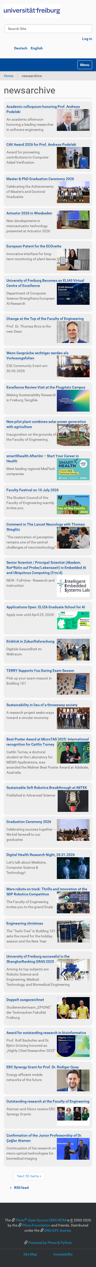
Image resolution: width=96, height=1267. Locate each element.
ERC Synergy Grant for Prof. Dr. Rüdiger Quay (42, 1067)
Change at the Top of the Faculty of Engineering (45, 319)
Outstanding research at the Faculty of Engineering (47, 1101)
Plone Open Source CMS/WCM (41, 1220)
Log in (87, 39)
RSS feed (21, 1188)
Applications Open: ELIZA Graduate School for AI (45, 607)
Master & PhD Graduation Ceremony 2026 (40, 179)
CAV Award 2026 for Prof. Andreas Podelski (41, 144)
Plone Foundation (36, 1225)
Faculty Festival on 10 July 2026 (32, 490)
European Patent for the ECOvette (33, 246)
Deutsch (20, 48)
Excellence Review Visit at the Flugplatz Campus (45, 387)
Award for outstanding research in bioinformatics (46, 1033)
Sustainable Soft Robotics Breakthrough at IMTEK (46, 788)
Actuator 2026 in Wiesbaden (29, 213)
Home (8, 76)
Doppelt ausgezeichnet (25, 1000)
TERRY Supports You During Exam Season (40, 670)
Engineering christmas (24, 923)
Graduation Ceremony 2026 (28, 822)
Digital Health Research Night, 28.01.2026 (40, 855)
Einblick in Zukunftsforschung (30, 641)
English (37, 48)
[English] (32, 11)
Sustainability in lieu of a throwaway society (42, 705)
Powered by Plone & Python (50, 1243)
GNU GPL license (57, 1230)
